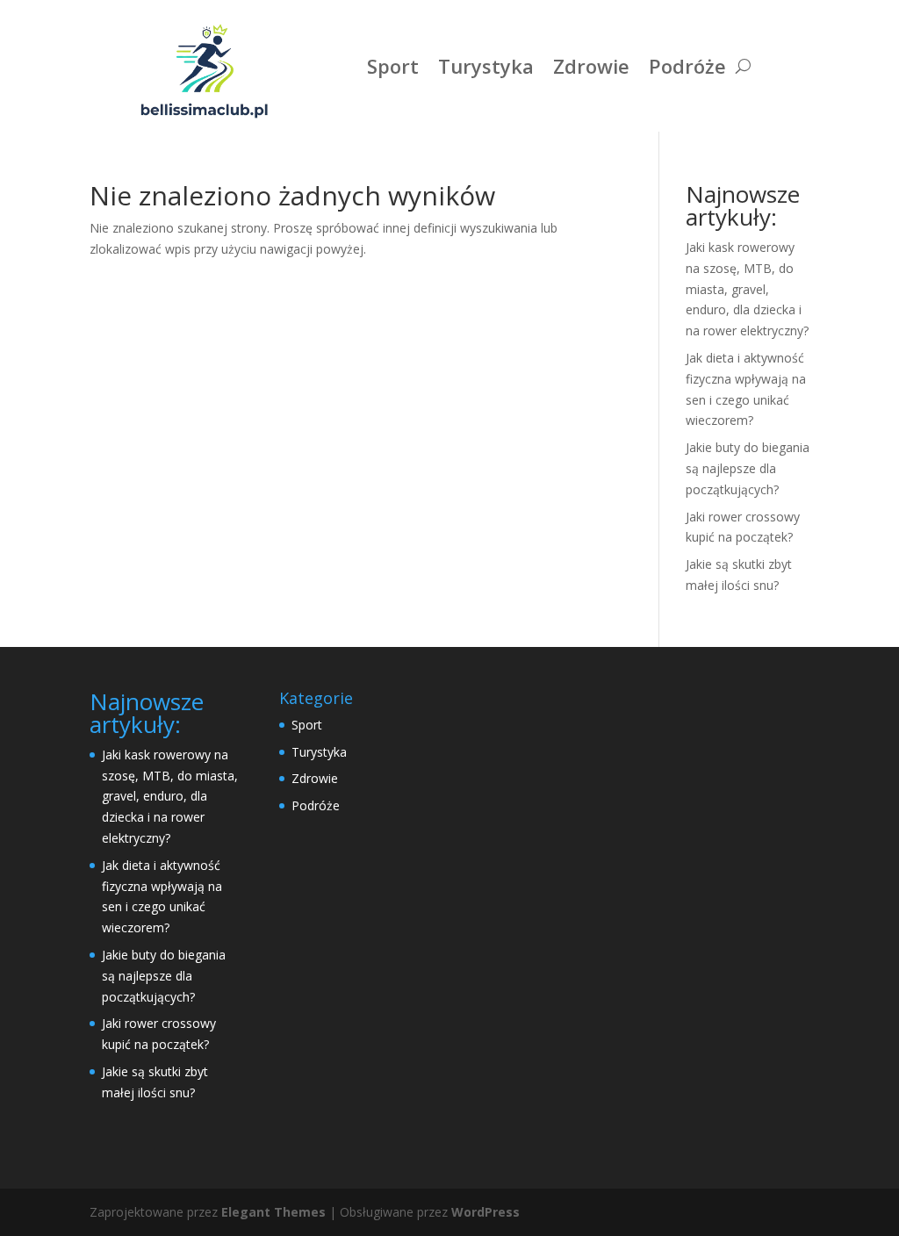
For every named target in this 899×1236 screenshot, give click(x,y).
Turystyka (486, 66)
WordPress (485, 1212)
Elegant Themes (273, 1212)
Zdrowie (591, 66)
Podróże (687, 66)
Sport (393, 66)
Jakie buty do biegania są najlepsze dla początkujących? (747, 468)
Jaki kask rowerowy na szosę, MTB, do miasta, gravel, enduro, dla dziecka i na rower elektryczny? (747, 289)
